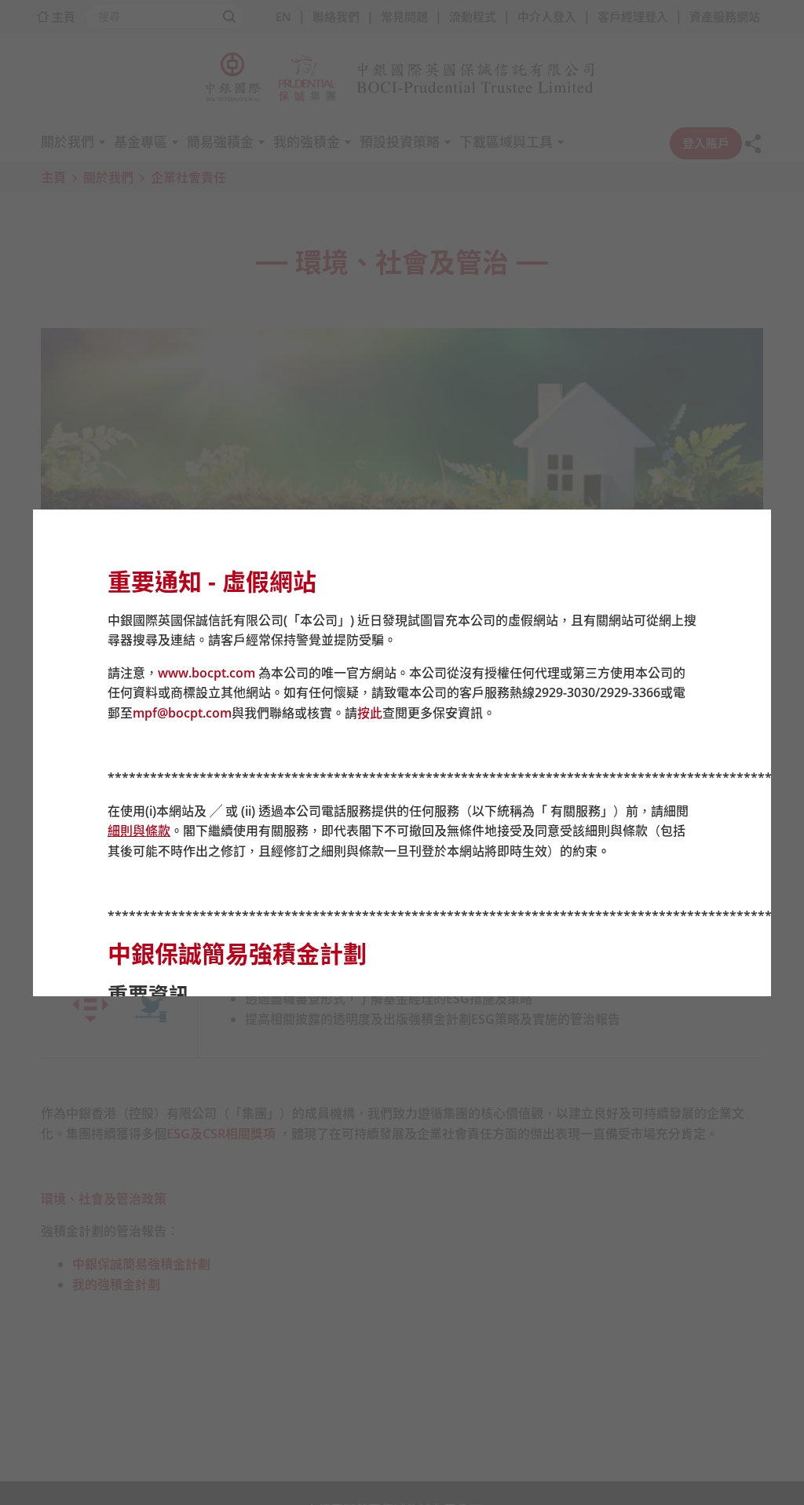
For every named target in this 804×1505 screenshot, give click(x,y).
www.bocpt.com (206, 672)
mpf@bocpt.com (182, 712)
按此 (369, 712)
